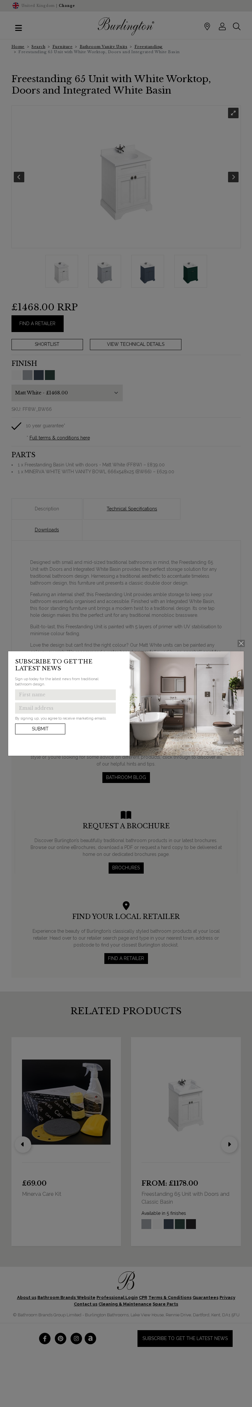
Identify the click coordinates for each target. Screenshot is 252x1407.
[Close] (241, 643)
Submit (40, 728)
